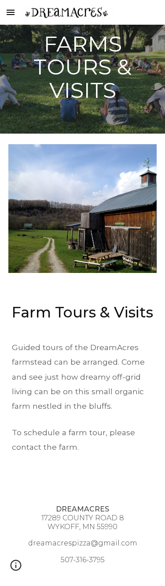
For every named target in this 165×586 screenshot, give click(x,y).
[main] (82, 67)
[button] (10, 12)
